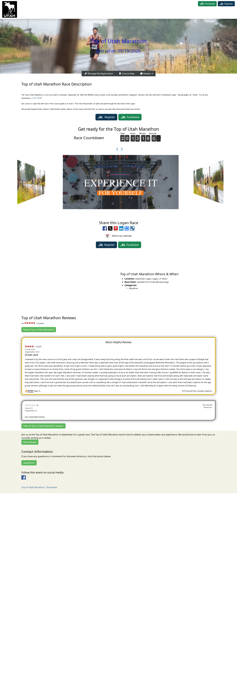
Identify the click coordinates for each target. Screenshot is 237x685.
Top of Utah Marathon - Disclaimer (39, 487)
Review (147, 73)
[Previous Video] (116, 149)
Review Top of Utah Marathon (38, 329)
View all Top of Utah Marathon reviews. (43, 425)
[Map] (59, 280)
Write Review (30, 442)
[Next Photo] (121, 149)
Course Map (128, 73)
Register (228, 3)
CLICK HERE (36, 98)
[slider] (29, 323)
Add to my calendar (121, 235)
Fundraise (210, 3)
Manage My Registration (100, 73)
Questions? (29, 462)
